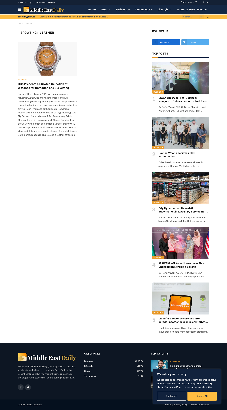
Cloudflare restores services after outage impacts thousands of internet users (181, 320)
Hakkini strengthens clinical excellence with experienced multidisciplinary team (187, 367)
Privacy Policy (24, 2)
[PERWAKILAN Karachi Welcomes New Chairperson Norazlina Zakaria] (180, 243)
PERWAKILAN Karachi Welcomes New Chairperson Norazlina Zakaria (181, 265)
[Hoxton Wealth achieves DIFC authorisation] (180, 133)
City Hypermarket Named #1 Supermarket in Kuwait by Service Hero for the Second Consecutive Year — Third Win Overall (182, 210)
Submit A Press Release (191, 9)
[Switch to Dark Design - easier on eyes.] (207, 16)
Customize (171, 396)
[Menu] (19, 9)
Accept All (202, 396)
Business (121, 9)
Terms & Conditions (45, 2)
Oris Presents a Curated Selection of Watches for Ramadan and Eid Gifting (43, 85)
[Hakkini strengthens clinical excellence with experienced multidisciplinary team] (159, 366)
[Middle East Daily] (43, 9)
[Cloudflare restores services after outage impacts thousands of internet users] (180, 299)
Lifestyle (163, 9)
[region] (187, 386)
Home (92, 9)
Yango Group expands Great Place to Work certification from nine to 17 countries (75, 16)
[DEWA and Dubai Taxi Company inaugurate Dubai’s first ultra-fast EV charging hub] (180, 78)
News (104, 9)
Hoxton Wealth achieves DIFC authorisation (176, 154)
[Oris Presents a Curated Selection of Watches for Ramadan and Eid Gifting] (48, 59)
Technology (142, 9)
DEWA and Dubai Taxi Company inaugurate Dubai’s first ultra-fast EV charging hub (181, 99)
